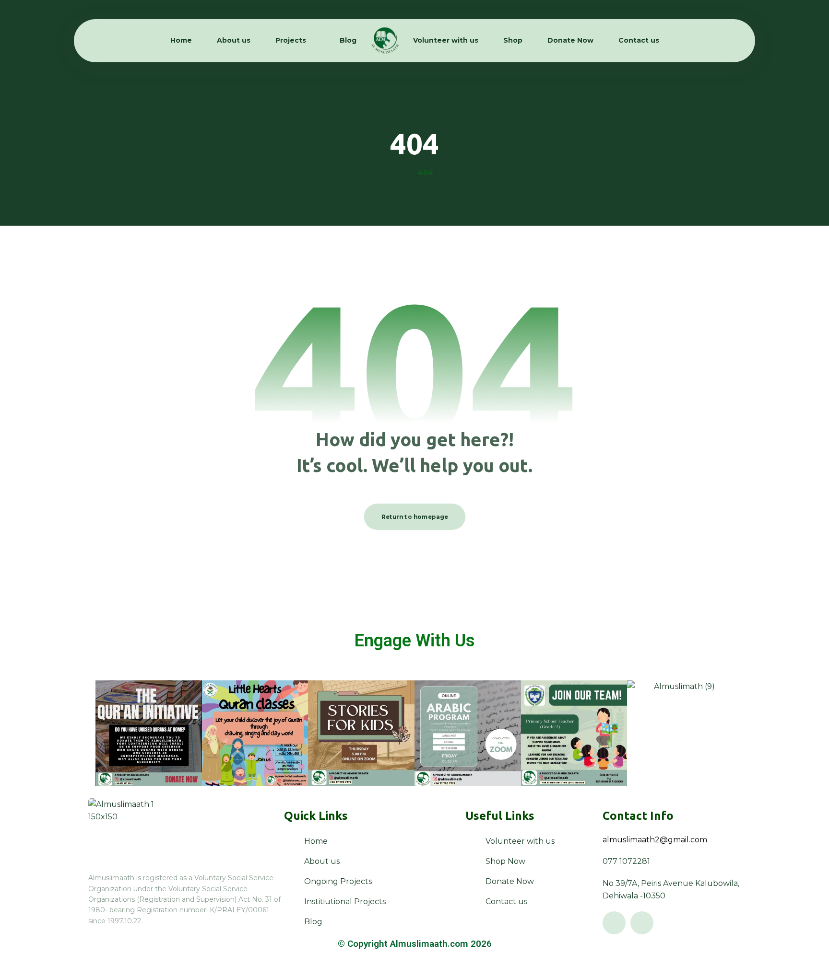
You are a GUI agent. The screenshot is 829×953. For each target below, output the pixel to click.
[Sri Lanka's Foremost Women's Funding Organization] (385, 40)
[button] (614, 922)
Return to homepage (414, 516)
